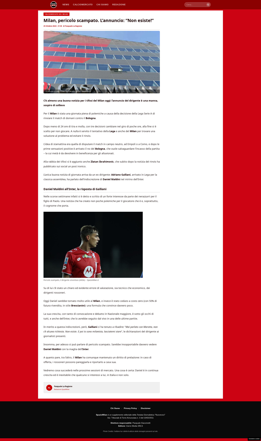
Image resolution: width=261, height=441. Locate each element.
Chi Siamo (115, 408)
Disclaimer (145, 408)
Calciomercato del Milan (56, 14)
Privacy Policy (130, 408)
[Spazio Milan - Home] (53, 4)
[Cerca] (208, 4)
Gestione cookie (254, 439)
